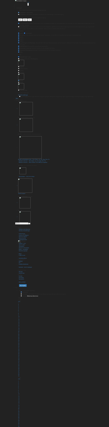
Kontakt (20, 276)
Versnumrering (22, 238)
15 (18, 324)
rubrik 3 (21, 41)
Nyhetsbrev (21, 279)
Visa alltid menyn (24, 27)
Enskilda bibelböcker (23, 264)
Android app (21, 273)
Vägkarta (21, 66)
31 (18, 347)
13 (18, 321)
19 (18, 330)
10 (18, 316)
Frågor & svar (21, 255)
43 (18, 365)
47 (18, 371)
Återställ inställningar (23, 95)
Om (16, 226)
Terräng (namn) (23, 68)
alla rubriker (22, 35)
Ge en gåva (23, 285)
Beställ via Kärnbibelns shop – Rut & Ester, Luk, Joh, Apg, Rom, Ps (33, 159)
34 (18, 352)
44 (18, 367)
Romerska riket (23, 90)
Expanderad (25, 292)
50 (18, 376)
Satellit (21, 80)
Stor (30, 20)
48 (18, 373)
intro (19, 301)
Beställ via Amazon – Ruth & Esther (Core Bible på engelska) (32, 162)
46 (18, 370)
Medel (25, 20)
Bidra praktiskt (21, 282)
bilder (21, 52)
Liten (20, 20)
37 (18, 356)
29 (18, 344)
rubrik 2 (21, 39)
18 (18, 328)
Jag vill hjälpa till (24, 96)
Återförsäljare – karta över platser (26, 176)
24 (18, 337)
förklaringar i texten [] (25, 48)
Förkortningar (21, 233)
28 (18, 343)
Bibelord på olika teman (32, 296)
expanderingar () (23, 46)
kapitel (21, 33)
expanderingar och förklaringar (27, 43)
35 (18, 353)
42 (18, 364)
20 (18, 331)
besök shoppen (21, 193)
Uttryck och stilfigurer (23, 235)
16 (18, 325)
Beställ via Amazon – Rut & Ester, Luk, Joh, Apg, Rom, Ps (32, 161)
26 (18, 340)
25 (18, 338)
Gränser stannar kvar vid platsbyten (28, 59)
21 (18, 332)
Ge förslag (21, 277)
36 (18, 355)
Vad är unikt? (21, 245)
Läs (28, 2)
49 (18, 374)
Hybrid (21, 82)
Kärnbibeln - (25, 14)
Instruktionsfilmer (22, 258)
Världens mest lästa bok (24, 229)
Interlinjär (24, 296)
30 (18, 346)
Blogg (19, 253)
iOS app (20, 271)
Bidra (16, 98)
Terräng (21, 70)
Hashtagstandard (22, 239)
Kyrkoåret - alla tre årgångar (25, 267)
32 (18, 349)
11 (18, 318)
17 (18, 327)
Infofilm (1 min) (22, 243)
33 (18, 350)
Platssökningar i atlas (25, 57)
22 (18, 334)
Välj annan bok (25, 298)
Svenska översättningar (24, 230)
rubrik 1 (21, 37)
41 (18, 362)
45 (18, 368)
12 (18, 319)
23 (18, 335)
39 (18, 359)
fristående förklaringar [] (25, 50)
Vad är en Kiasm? (22, 236)
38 (18, 358)
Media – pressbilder (23, 249)
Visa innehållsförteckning (26, 23)
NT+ (19, 262)
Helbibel (20, 261)
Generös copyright (22, 250)
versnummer (28, 33)
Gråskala (21, 72)
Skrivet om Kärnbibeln (23, 248)
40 (18, 361)
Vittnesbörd (21, 246)
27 (18, 341)
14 (18, 322)
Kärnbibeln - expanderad (26, 12)
